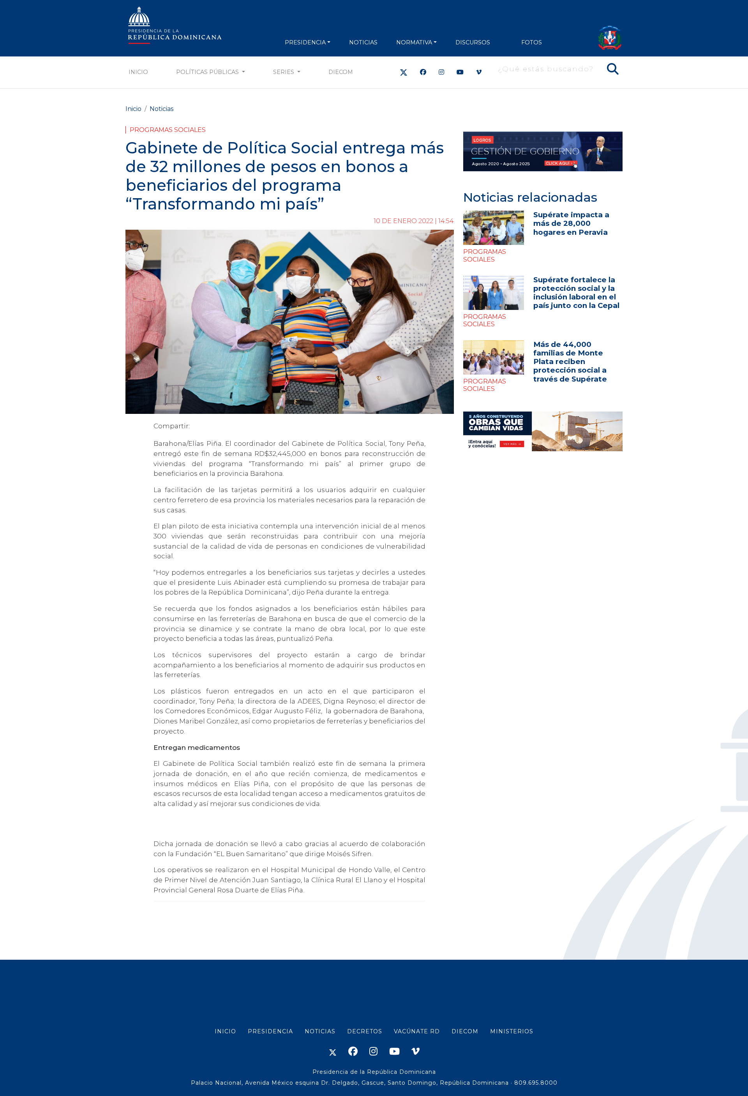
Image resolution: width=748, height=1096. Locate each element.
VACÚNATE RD (417, 1031)
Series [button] (284, 72)
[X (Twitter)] (404, 72)
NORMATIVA (414, 42)
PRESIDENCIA (305, 42)
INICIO (225, 1031)
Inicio (138, 72)
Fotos (531, 42)
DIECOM (340, 72)
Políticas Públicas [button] (208, 72)
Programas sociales (168, 130)
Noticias (161, 109)
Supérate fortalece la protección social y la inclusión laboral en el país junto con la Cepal (576, 292)
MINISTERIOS (511, 1031)
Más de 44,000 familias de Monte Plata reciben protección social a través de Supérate (570, 361)
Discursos (472, 42)
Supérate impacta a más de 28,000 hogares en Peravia (571, 223)
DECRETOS (364, 1031)
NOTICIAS (363, 42)
